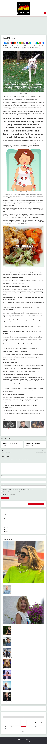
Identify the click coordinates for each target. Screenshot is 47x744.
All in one (6, 514)
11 (11, 722)
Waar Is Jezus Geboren (35, 428)
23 (41, 724)
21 (29, 724)
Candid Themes (35, 741)
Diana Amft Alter (6, 668)
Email (2, 480)
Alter (5, 516)
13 (23, 722)
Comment (3, 461)
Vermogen (6, 531)
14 (29, 722)
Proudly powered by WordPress (15, 741)
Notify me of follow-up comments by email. (11, 491)
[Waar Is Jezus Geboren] (37, 424)
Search (36, 504)
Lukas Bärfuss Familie (21, 428)
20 (23, 724)
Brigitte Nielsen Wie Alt (7, 701)
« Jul (23, 731)
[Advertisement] (23, 25)
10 (5, 722)
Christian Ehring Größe (7, 646)
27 (23, 726)
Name (2, 475)
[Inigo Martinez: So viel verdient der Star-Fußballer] (9, 424)
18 (11, 724)
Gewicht (5, 525)
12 (17, 722)
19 (17, 724)
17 (5, 724)
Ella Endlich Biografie (7, 624)
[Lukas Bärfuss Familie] (23, 424)
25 (11, 726)
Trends (5, 529)
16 (41, 722)
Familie (5, 520)
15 (35, 722)
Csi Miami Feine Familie (7, 657)
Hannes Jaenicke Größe (33, 443)
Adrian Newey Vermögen (8, 690)
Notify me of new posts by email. (9, 494)
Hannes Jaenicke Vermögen (8, 635)
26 (17, 726)
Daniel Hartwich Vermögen (8, 679)
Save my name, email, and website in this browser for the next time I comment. (18, 489)
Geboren (5, 523)
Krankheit (6, 527)
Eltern (5, 518)
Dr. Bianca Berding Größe (10, 443)
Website (2, 484)
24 (5, 726)
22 (35, 724)
